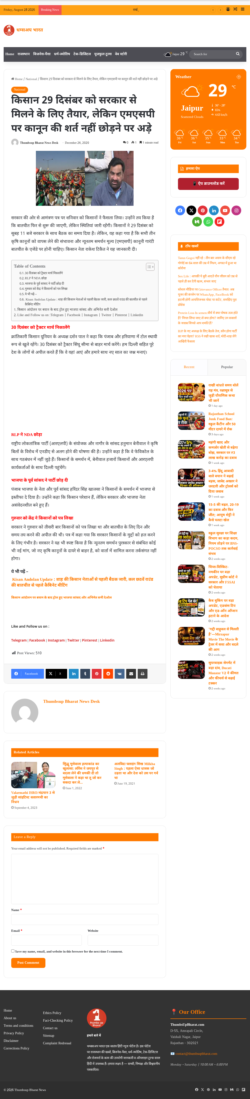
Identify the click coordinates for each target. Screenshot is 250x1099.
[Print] (142, 674)
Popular (227, 367)
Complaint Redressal (57, 1043)
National (31, 79)
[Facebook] (180, 210)
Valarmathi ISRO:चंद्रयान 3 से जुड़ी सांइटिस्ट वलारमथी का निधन (33, 798)
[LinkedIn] (74, 674)
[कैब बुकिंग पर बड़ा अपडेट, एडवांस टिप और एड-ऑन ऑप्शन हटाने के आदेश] (191, 607)
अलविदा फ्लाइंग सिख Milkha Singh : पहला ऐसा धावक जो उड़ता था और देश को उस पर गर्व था (136, 771)
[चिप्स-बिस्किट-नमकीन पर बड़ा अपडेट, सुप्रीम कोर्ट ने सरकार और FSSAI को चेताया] (191, 574)
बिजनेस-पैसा (42, 54)
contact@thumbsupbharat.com (196, 1054)
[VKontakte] (120, 674)
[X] (191, 210)
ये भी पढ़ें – (31, 294)
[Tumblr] (85, 674)
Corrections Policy (16, 1049)
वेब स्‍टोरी (121, 54)
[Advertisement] (84, 393)
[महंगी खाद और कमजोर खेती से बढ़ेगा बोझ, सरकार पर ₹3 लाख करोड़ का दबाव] (191, 449)
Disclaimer (11, 1041)
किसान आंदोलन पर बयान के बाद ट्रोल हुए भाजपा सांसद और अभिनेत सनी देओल (67, 310)
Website (93, 931)
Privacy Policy (14, 1033)
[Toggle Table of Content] (147, 267)
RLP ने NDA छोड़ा (36, 278)
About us (10, 1018)
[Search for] (238, 54)
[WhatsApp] (208, 222)
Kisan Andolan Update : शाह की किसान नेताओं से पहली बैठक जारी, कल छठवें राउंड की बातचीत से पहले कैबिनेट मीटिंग (86, 302)
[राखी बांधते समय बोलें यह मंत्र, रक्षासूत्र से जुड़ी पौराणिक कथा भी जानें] (191, 392)
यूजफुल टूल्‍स (103, 54)
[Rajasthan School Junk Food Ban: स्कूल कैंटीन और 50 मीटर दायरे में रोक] (191, 421)
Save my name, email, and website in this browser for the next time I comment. (69, 952)
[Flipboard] (219, 222)
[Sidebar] (242, 10)
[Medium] (197, 222)
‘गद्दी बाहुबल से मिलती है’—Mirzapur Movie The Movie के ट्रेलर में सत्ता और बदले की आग (223, 639)
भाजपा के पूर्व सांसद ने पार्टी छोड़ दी (44, 284)
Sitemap (48, 1036)
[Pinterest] (97, 674)
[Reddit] (108, 674)
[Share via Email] (131, 674)
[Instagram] (236, 210)
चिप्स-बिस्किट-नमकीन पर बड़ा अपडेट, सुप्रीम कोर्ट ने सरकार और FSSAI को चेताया (223, 577)
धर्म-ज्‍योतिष (62, 54)
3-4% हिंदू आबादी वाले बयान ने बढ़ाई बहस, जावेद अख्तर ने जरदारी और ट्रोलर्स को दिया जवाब (223, 481)
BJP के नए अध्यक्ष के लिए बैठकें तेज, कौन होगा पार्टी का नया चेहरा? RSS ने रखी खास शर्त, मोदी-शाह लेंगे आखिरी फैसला (207, 336)
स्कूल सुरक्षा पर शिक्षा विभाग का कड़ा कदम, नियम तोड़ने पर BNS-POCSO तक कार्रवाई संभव (223, 543)
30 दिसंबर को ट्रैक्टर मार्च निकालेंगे (44, 273)
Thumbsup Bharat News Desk (39, 143)
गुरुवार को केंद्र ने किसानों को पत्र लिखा (46, 289)
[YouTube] (225, 210)
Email (16, 931)
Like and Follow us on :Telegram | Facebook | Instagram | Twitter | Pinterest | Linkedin (80, 315)
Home (9, 54)
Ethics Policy (52, 1013)
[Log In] (228, 10)
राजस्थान (24, 54)
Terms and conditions (18, 1026)
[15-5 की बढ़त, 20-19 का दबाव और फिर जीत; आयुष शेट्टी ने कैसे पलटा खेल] (191, 511)
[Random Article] (235, 10)
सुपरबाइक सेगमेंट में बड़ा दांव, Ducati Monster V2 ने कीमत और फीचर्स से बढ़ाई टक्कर (223, 673)
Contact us (50, 1028)
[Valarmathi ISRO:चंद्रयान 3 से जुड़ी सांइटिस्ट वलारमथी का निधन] (33, 775)
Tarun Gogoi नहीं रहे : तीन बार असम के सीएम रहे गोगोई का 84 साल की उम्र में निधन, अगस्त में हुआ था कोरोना (207, 263)
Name (16, 910)
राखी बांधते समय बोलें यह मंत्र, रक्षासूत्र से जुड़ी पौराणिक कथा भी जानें (167, 10)
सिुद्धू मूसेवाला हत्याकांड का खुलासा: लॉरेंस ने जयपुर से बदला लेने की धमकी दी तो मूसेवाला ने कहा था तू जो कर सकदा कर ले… (82, 773)
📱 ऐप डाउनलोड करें (208, 184)
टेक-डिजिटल (82, 54)
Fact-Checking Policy (58, 1021)
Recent (189, 367)
